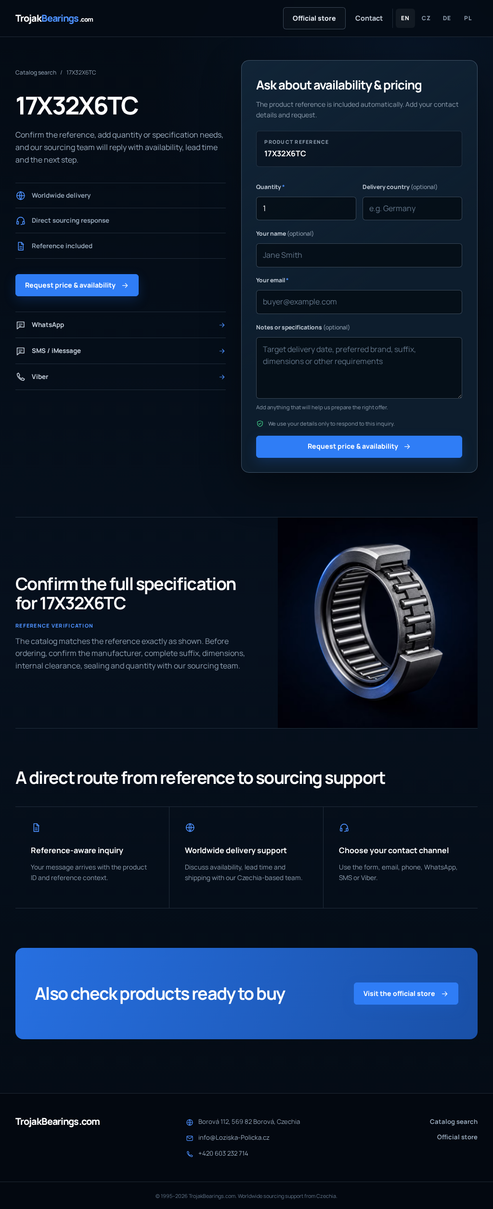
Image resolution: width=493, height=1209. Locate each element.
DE (447, 18)
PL (468, 18)
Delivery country (400, 187)
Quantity (270, 187)
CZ (426, 18)
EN (405, 18)
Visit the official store (399, 993)
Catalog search (35, 72)
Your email (272, 280)
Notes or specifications (303, 327)
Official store (314, 18)
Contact (369, 18)
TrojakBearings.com (57, 1121)
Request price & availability (70, 285)
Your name (285, 233)
